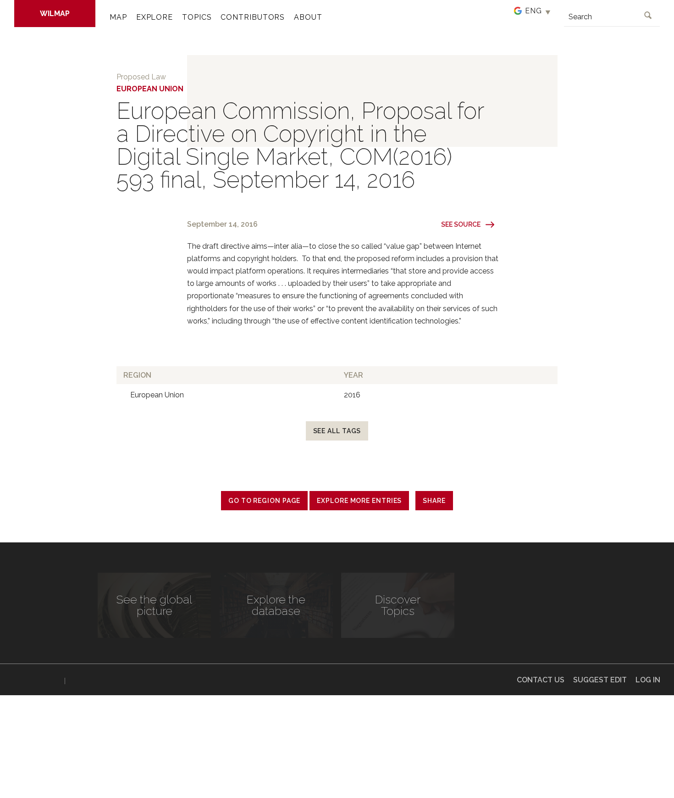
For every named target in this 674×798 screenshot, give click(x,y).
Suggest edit (600, 679)
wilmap (55, 13)
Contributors (253, 17)
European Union (149, 88)
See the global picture (154, 605)
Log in (647, 679)
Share (434, 500)
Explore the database (276, 605)
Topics (196, 17)
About (308, 17)
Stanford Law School (100, 681)
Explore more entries (359, 500)
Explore (154, 17)
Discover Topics (397, 605)
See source (461, 224)
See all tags (337, 431)
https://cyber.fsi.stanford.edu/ (37, 679)
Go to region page (264, 500)
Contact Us (540, 679)
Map (118, 17)
